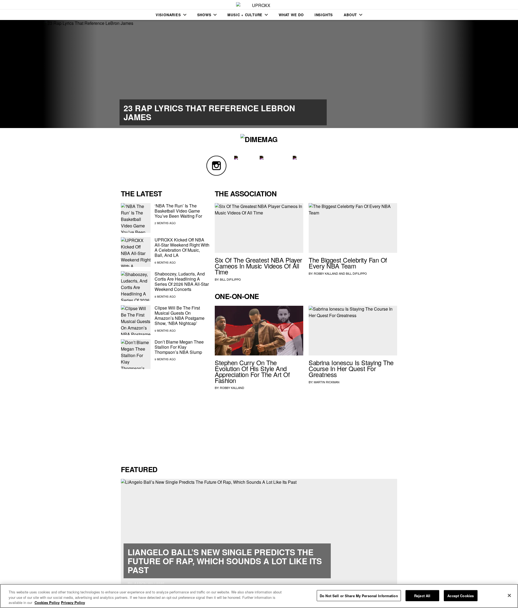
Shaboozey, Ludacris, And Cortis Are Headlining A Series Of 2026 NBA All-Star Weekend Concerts (182, 282)
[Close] (509, 595)
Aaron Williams (149, 583)
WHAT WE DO (291, 14)
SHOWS (204, 14)
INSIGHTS (324, 14)
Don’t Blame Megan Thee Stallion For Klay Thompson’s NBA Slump (179, 347)
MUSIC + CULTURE (245, 14)
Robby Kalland (326, 273)
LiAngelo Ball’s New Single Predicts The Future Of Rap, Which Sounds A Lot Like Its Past (225, 561)
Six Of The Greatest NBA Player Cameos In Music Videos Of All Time (258, 265)
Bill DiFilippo (230, 279)
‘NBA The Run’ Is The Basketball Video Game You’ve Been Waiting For (178, 211)
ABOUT (350, 14)
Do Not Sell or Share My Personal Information (359, 595)
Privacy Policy (73, 602)
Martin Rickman (326, 382)
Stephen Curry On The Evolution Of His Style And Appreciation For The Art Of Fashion (252, 371)
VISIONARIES (168, 14)
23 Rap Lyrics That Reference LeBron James (209, 112)
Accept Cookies (460, 595)
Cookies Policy (47, 602)
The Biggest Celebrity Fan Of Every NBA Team (348, 262)
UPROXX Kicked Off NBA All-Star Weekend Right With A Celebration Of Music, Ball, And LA (182, 247)
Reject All (422, 595)
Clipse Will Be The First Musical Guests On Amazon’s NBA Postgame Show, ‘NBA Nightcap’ (180, 316)
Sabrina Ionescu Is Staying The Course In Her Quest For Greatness (351, 368)
